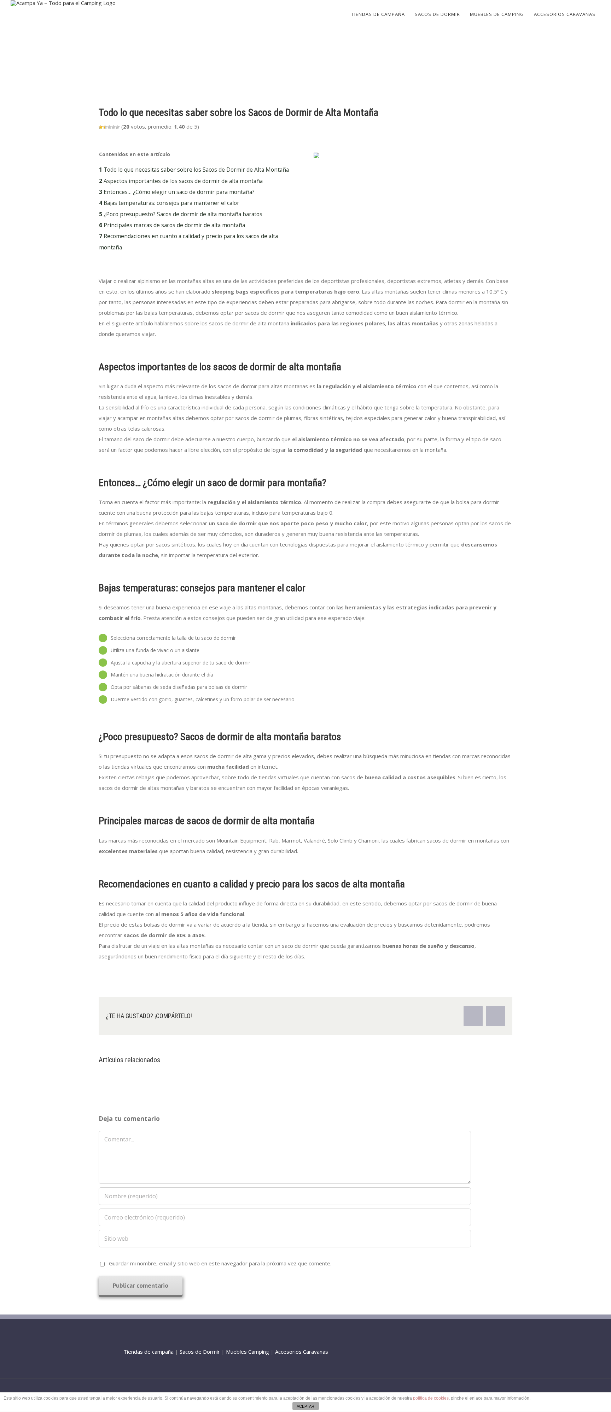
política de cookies (431, 1398)
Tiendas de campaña (148, 1351)
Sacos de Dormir (200, 1351)
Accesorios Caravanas (301, 1351)
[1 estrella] (101, 127)
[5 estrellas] (118, 127)
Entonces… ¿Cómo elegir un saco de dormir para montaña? (177, 192)
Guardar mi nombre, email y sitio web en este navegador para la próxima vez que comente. (220, 1263)
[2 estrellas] (105, 127)
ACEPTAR (305, 1406)
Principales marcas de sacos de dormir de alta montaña (172, 225)
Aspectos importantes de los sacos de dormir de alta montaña (181, 181)
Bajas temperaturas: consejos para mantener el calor (169, 203)
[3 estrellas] (109, 127)
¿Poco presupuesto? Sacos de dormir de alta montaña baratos (180, 214)
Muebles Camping (247, 1351)
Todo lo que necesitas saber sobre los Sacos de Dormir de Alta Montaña (194, 169)
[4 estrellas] (113, 127)
